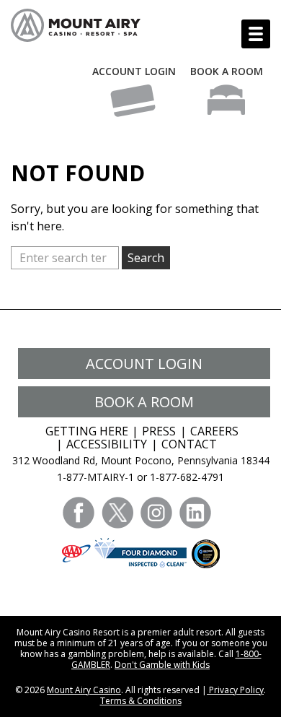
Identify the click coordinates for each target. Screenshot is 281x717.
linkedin (195, 513)
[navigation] (255, 33)
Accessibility (106, 444)
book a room (144, 402)
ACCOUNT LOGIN (134, 71)
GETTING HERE (86, 431)
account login (144, 363)
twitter (117, 513)
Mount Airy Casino (84, 690)
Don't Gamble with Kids (162, 665)
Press (159, 431)
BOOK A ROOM (226, 71)
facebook (78, 513)
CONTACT (189, 444)
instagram (156, 513)
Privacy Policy (235, 690)
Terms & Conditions (141, 701)
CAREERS (214, 431)
